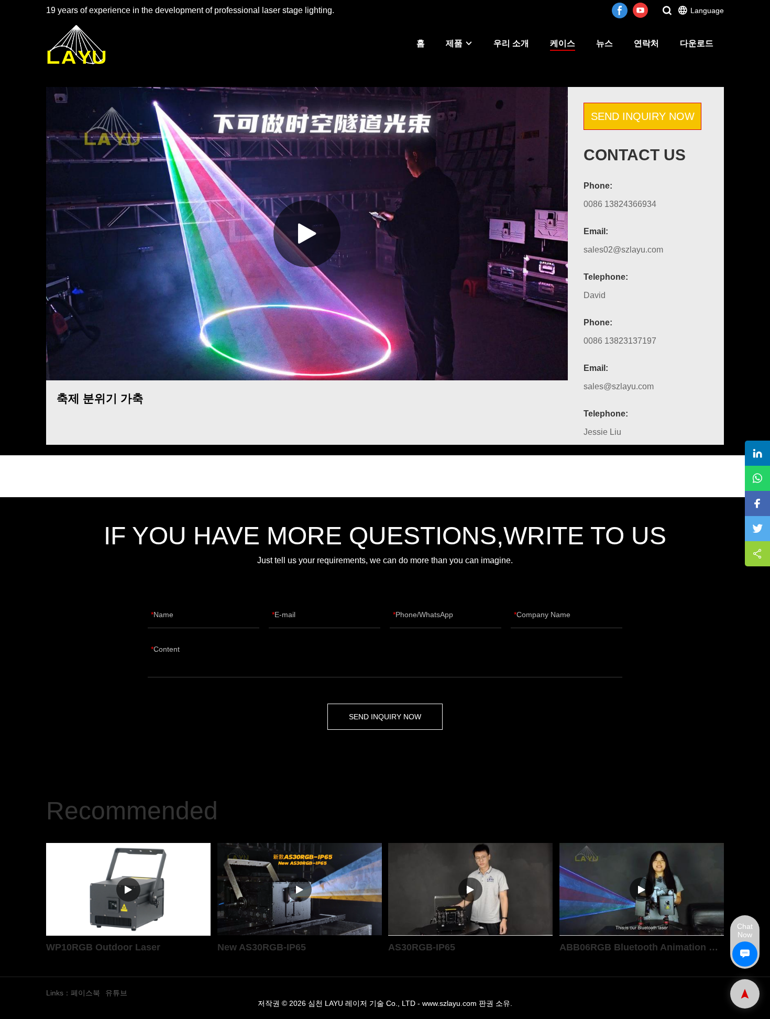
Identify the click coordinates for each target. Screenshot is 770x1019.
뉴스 (604, 43)
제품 (454, 43)
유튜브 (116, 993)
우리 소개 (511, 43)
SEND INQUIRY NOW (643, 116)
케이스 (562, 43)
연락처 (646, 43)
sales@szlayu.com (619, 386)
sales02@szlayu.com (623, 249)
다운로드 (696, 43)
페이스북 (85, 993)
